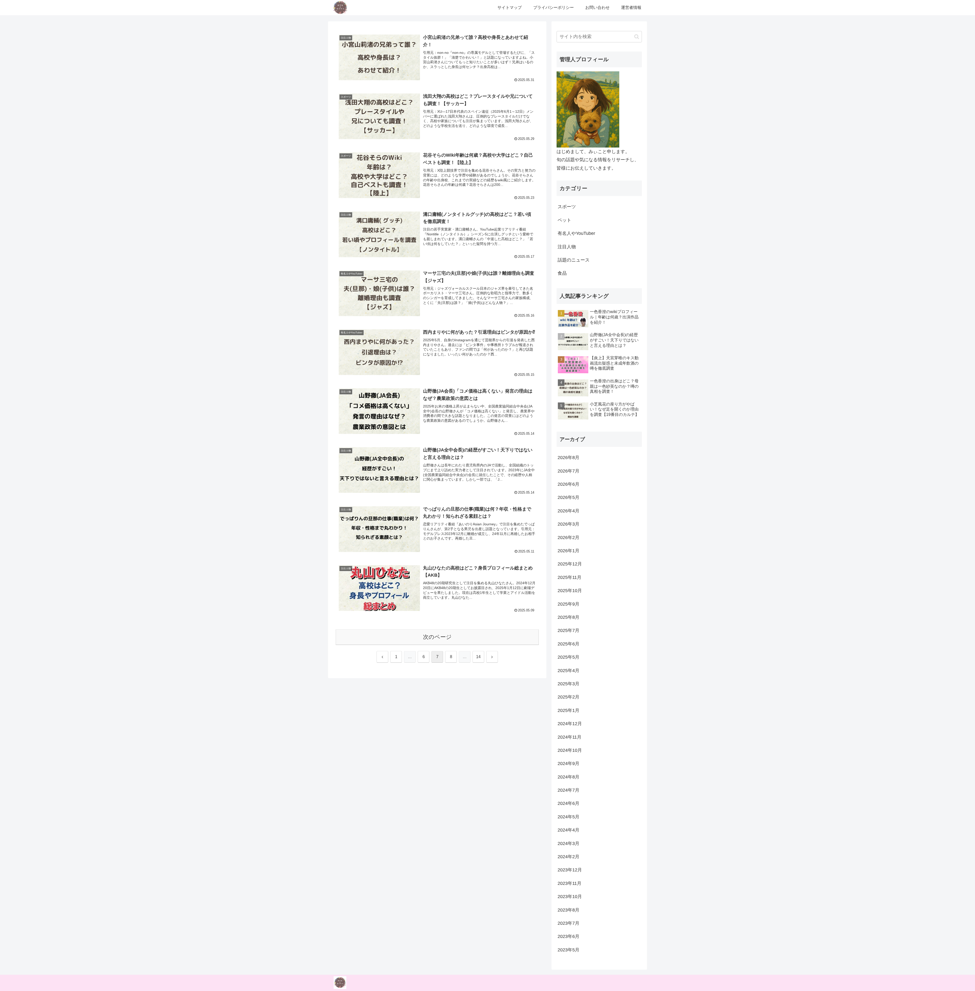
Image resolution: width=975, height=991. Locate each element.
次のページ (437, 637)
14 (478, 657)
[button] (636, 37)
